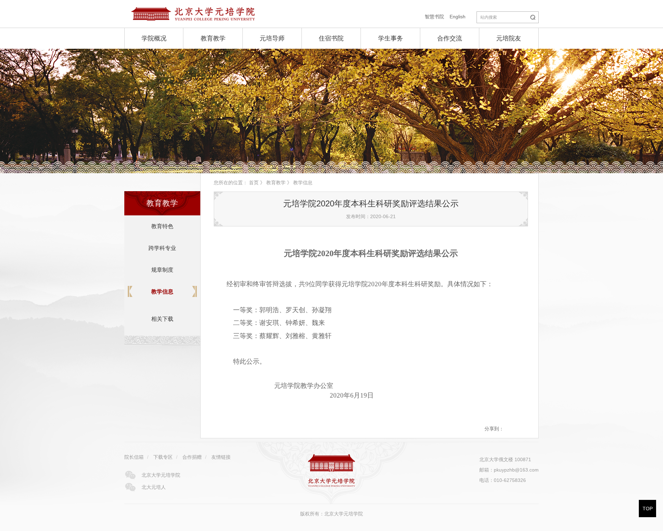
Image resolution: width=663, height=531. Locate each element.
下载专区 (163, 457)
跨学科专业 (162, 248)
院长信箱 (134, 457)
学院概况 (154, 38)
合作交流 (449, 38)
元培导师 (272, 38)
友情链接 (221, 457)
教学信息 (162, 292)
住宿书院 (331, 38)
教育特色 (162, 226)
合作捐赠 (192, 457)
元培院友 (508, 38)
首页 (254, 182)
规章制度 (162, 270)
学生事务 (390, 38)
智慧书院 (434, 16)
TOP (648, 508)
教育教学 (213, 38)
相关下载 (162, 319)
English (457, 16)
